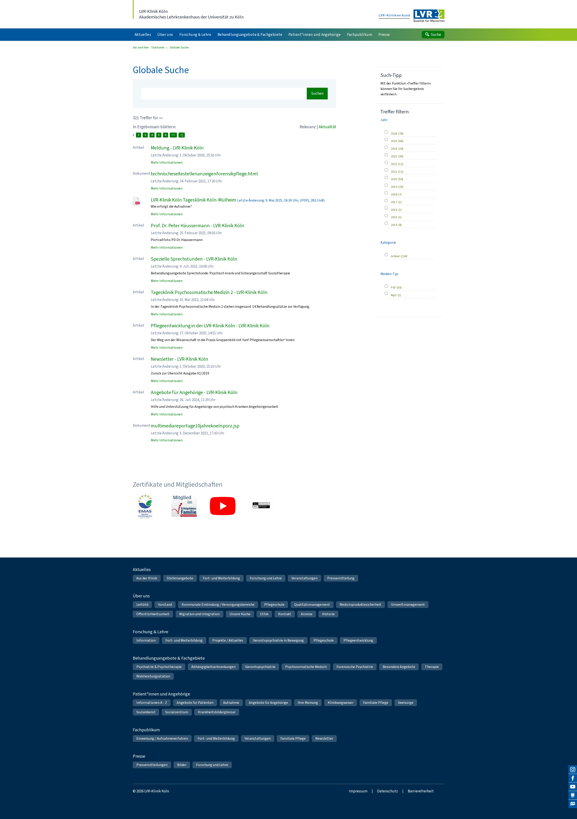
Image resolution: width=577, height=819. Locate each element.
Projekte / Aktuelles (227, 640)
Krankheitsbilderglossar (217, 712)
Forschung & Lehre (150, 632)
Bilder (181, 764)
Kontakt (284, 614)
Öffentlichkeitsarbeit (152, 614)
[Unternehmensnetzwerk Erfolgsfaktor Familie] (184, 506)
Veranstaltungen (304, 578)
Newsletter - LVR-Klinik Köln (179, 359)
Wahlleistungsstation (153, 676)
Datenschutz (387, 791)
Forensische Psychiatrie (355, 666)
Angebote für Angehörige (268, 702)
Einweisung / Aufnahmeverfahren (162, 738)
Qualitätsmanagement (312, 604)
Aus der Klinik (146, 578)
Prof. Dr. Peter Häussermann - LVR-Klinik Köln (197, 225)
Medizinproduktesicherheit (360, 604)
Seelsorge (405, 702)
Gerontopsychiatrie (260, 666)
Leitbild (142, 604)
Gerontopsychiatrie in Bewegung (278, 640)
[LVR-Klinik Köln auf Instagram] (572, 769)
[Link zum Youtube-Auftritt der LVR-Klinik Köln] (223, 506)
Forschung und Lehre (266, 578)
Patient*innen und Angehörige (161, 694)
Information (146, 640)
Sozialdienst (146, 712)
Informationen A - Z (151, 702)
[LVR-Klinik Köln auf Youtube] (572, 786)
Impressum (358, 791)
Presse (139, 756)
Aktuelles (142, 570)
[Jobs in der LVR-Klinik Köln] (572, 804)
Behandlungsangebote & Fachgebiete (169, 658)
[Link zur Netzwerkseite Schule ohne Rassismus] (261, 506)
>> (173, 135)
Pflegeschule (274, 604)
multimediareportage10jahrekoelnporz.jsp (195, 425)
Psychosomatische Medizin (306, 666)
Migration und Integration (199, 614)
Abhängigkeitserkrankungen (213, 666)
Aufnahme (231, 702)
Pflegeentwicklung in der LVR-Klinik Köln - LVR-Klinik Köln (210, 325)
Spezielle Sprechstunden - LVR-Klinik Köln (194, 259)
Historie (328, 614)
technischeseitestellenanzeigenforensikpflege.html (204, 173)
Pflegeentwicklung (358, 640)
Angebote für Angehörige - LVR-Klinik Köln (194, 392)
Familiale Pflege (375, 702)
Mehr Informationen (167, 162)
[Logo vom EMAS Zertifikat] (145, 506)
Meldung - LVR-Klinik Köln (177, 148)
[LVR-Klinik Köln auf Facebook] (572, 778)
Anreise (306, 614)
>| (181, 135)
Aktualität (327, 127)
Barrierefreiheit (421, 791)
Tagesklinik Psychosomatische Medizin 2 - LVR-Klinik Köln (209, 292)
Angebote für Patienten (195, 702)
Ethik (264, 614)
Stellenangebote (180, 578)
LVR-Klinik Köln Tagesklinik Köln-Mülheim (193, 200)
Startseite (158, 47)
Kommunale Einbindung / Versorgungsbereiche (218, 604)
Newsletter (324, 738)
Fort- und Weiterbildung (221, 578)
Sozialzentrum (176, 712)
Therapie (432, 666)
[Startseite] (411, 16)
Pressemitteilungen (151, 764)
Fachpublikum (146, 730)
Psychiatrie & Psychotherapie (159, 666)
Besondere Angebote (399, 666)
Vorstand (165, 604)
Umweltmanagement (408, 604)
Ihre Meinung (308, 702)
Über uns (141, 596)
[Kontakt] (572, 795)
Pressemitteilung (341, 578)
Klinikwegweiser (340, 702)
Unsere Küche (239, 614)
